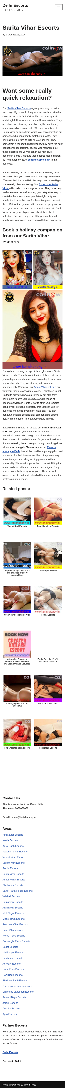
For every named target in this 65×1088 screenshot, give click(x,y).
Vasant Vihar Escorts (14, 857)
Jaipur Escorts (10, 1002)
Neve (5, 1084)
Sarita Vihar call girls (45, 387)
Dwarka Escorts (11, 1008)
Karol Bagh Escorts (13, 846)
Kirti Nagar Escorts (12, 834)
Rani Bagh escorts (12, 974)
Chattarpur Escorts (12, 885)
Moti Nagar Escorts (13, 913)
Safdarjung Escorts (12, 958)
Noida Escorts (10, 840)
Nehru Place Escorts (13, 935)
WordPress (30, 1084)
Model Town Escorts (13, 918)
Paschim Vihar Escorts (15, 851)
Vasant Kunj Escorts (13, 862)
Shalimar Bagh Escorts (15, 980)
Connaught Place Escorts (16, 941)
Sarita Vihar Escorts (19, 108)
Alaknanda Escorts (12, 907)
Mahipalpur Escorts (13, 952)
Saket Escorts (10, 946)
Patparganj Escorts (12, 902)
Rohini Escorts (10, 868)
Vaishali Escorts (11, 896)
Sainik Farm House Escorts (17, 890)
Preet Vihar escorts (13, 930)
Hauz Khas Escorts (13, 969)
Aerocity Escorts (11, 963)
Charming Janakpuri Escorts (18, 991)
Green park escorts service (17, 986)
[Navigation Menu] (58, 7)
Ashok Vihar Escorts (13, 879)
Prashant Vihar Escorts (15, 924)
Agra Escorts (9, 1014)
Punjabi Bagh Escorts (14, 997)
